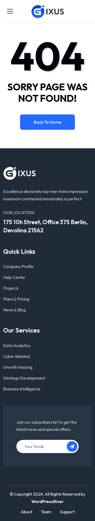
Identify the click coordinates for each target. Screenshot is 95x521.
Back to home (47, 122)
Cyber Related (16, 356)
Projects (10, 288)
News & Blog (14, 309)
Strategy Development (24, 378)
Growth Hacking (17, 367)
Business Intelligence (21, 388)
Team (46, 511)
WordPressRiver (47, 501)
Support (67, 511)
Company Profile (18, 266)
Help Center (14, 277)
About (26, 511)
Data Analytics (16, 345)
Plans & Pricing (16, 299)
